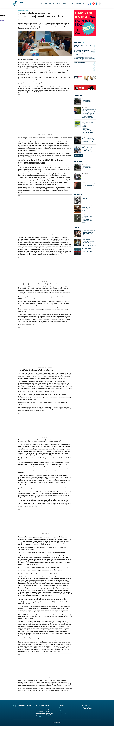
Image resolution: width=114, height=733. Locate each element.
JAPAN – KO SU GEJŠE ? (80, 62)
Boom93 (37, 59)
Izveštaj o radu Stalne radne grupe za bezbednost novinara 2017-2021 (87, 208)
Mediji (26, 10)
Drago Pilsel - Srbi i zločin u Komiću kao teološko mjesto (89, 185)
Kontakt (61, 712)
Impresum (62, 710)
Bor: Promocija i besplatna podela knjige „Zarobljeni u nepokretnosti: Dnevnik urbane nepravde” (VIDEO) (89, 242)
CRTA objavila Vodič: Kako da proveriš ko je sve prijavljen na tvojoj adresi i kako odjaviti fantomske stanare (84, 52)
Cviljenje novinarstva (87, 175)
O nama (61, 707)
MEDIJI (58, 3)
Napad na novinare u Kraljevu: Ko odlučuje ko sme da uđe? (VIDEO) (88, 140)
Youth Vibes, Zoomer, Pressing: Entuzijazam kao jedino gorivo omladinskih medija (88, 149)
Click (2, 20)
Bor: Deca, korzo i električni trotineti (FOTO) (84, 46)
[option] (45, 43)
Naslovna (44, 3)
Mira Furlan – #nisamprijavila (86, 197)
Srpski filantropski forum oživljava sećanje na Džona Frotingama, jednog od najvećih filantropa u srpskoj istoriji (89, 218)
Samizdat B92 (80, 3)
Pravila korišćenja (64, 714)
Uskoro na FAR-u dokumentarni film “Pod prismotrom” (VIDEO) (88, 250)
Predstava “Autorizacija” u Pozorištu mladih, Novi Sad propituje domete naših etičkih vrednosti (89, 233)
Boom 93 (20, 10)
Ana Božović (77, 67)
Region (65, 3)
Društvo (23, 10)
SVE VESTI (51, 3)
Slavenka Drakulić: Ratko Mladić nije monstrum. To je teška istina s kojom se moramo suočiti (84, 59)
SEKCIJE (71, 3)
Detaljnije (38, 716)
